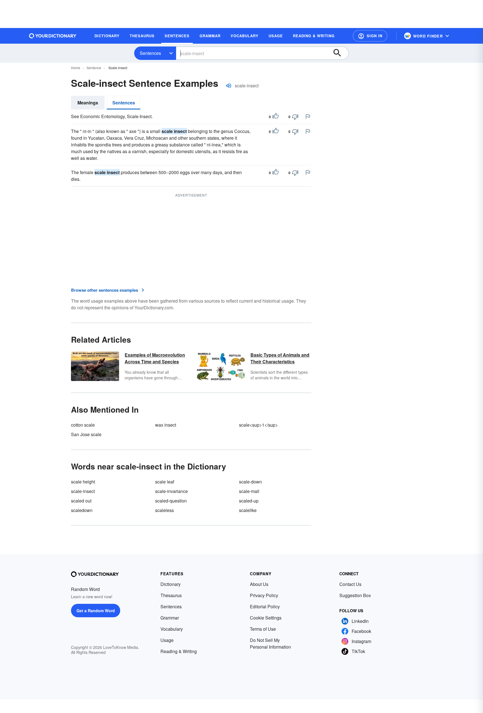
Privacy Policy (264, 595)
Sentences (150, 53)
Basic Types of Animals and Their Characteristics (279, 358)
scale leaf (164, 481)
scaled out (81, 500)
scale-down (250, 481)
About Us (259, 584)
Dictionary (170, 584)
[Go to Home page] (53, 35)
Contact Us (350, 584)
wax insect (165, 425)
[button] (370, 36)
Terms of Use (263, 629)
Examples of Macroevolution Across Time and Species (155, 358)
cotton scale (83, 425)
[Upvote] (275, 116)
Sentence (94, 67)
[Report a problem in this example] (307, 116)
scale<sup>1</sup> (258, 425)
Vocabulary (171, 629)
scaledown (82, 510)
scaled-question (171, 500)
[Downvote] (295, 116)
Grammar (169, 617)
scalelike (248, 510)
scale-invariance (171, 491)
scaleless (164, 510)
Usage (167, 640)
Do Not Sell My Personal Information (270, 643)
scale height (83, 481)
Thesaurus (171, 595)
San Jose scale (86, 434)
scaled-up (249, 500)
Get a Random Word (96, 610)
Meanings (87, 102)
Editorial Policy (265, 606)
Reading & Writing (178, 651)
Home (75, 67)
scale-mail (249, 491)
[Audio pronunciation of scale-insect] (228, 85)
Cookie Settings (265, 617)
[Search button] (340, 53)
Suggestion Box (355, 595)
